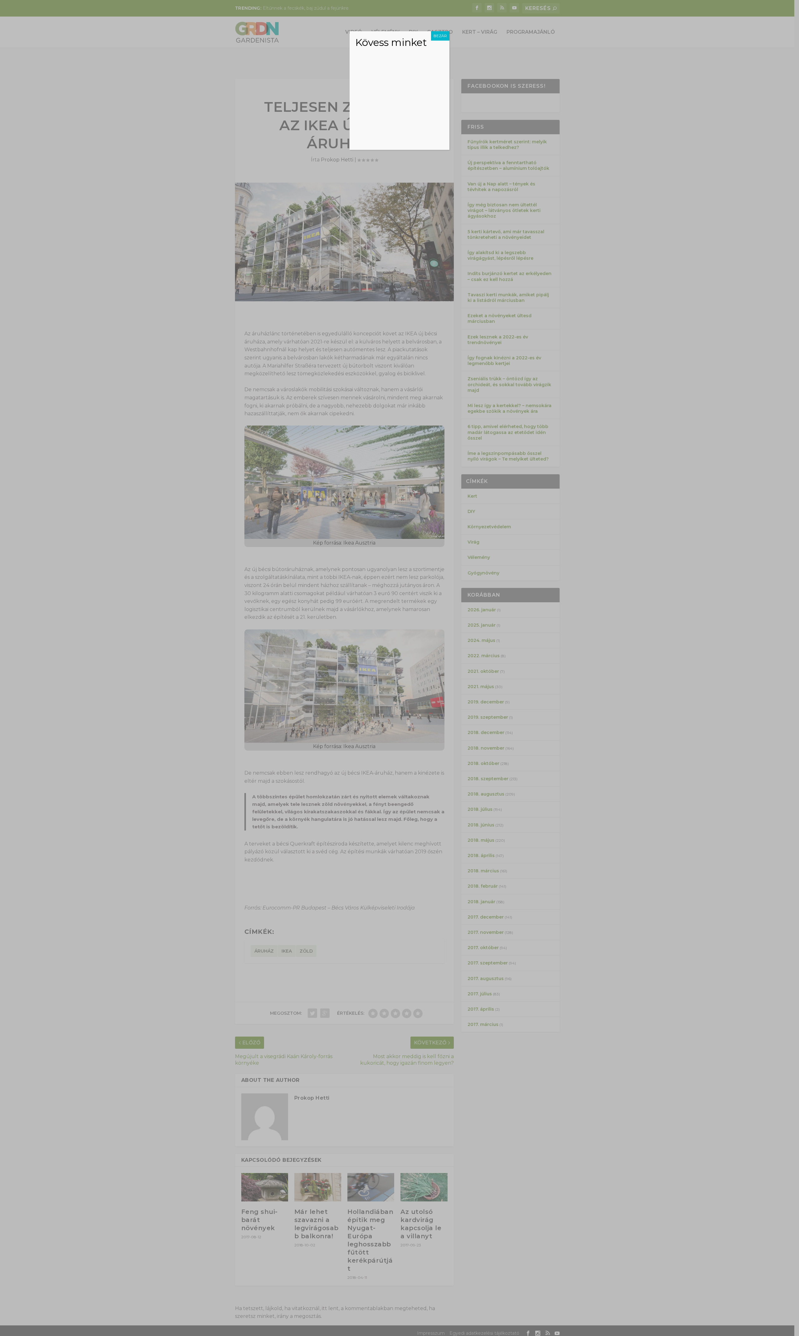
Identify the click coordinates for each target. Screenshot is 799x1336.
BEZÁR (440, 35)
